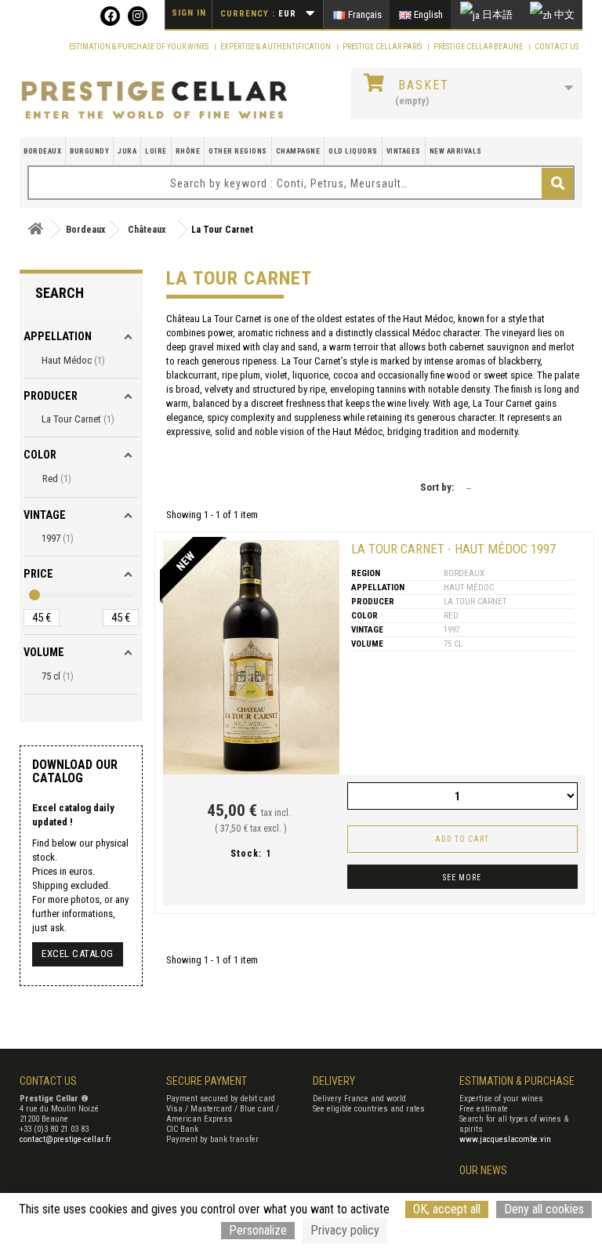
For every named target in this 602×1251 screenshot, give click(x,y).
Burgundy (89, 151)
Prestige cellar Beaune (478, 46)
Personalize (258, 1230)
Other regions (238, 151)
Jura (127, 151)
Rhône (188, 151)
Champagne (298, 151)
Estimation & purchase (517, 1081)
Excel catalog (78, 953)
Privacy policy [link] (344, 1230)
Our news (483, 1170)
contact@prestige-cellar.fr (65, 1139)
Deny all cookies (544, 1209)
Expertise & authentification (276, 46)
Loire (156, 151)
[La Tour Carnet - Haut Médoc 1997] (251, 657)
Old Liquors (353, 151)
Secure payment (206, 1081)
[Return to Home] (35, 229)
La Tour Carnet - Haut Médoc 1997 (453, 549)
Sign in (189, 13)
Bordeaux (42, 151)
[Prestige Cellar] (154, 100)
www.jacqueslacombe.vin (505, 1139)
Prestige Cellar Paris (383, 46)
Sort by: (437, 487)
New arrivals (456, 151)
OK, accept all (447, 1209)
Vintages (403, 151)
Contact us (556, 46)
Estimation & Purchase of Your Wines (139, 46)
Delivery (334, 1081)
